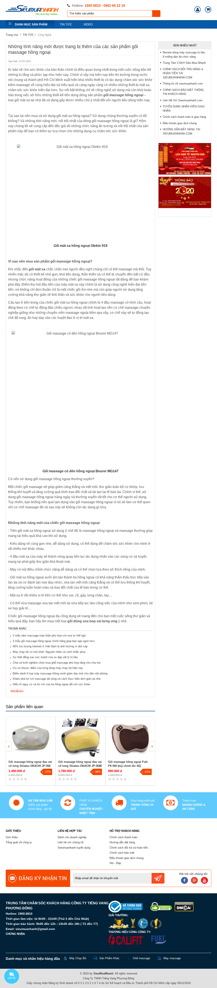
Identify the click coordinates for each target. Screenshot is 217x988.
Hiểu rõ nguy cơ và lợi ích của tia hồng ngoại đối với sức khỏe (51, 684)
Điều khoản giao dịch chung (180, 123)
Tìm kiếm (156, 13)
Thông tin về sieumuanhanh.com (183, 83)
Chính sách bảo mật (122, 852)
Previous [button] (8, 746)
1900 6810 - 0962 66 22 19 (105, 5)
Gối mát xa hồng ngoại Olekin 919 (80, 245)
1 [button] (44, 793)
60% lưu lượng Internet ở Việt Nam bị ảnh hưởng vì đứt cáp (50, 646)
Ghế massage (141, 958)
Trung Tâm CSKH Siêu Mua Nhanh (184, 62)
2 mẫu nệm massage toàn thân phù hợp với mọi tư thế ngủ (49, 635)
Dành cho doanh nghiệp (72, 837)
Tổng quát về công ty (19, 842)
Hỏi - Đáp (115, 863)
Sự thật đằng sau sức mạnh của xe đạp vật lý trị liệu (45, 657)
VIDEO (88, 24)
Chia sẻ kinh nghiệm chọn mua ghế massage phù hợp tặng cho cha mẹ (56, 662)
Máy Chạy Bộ (77, 958)
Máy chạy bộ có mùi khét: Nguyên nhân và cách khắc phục (49, 651)
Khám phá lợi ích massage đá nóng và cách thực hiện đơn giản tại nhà (56, 678)
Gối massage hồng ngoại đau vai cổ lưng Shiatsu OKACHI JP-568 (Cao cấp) (30, 766)
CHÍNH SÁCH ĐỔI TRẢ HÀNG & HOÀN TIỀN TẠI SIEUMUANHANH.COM (183, 73)
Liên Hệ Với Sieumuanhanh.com (183, 100)
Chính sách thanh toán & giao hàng (184, 116)
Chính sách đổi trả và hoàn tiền (129, 847)
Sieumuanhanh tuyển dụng (74, 847)
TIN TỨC (66, 24)
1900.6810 (25, 913)
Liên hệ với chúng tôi (70, 842)
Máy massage (172, 958)
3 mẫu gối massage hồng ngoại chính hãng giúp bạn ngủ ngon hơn (54, 641)
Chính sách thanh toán (123, 837)
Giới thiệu (12, 837)
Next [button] (152, 746)
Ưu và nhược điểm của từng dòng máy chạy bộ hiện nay (48, 668)
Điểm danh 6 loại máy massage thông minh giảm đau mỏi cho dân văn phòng (60, 673)
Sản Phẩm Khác (109, 958)
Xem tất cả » (17, 690)
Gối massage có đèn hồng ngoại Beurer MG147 (80, 471)
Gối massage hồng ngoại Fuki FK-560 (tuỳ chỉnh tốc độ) (128, 764)
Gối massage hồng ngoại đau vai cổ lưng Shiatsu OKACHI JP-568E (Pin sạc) (80, 766)
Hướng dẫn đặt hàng (122, 842)
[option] (31, 751)
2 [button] (83, 793)
